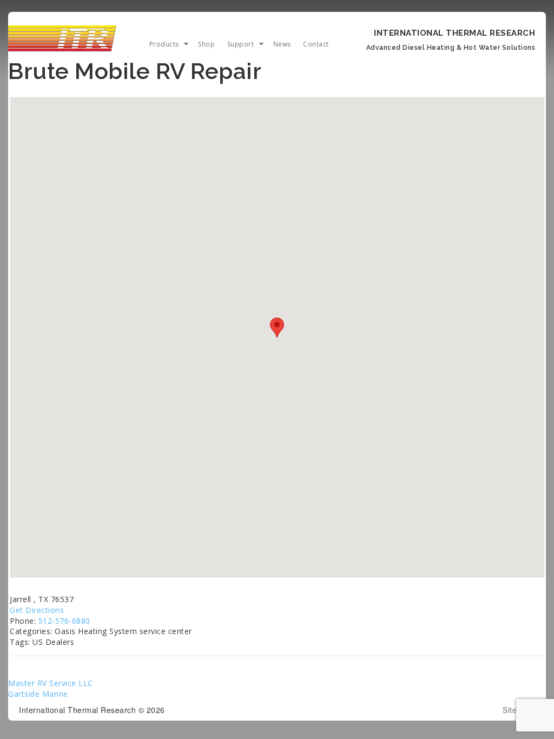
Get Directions (37, 610)
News (282, 44)
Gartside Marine (38, 694)
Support (240, 44)
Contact (316, 44)
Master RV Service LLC (50, 683)
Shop (206, 44)
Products (164, 44)
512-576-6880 (64, 621)
